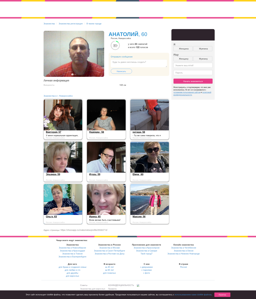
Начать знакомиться (193, 81)
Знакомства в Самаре (146, 250)
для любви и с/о (72, 269)
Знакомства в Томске (72, 253)
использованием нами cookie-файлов (193, 294)
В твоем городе (94, 23)
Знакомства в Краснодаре (72, 250)
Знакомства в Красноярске (147, 247)
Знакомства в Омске (183, 250)
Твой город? (146, 253)
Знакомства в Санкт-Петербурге (109, 250)
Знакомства (49, 23)
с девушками (146, 266)
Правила (112, 288)
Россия (183, 266)
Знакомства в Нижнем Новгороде (183, 253)
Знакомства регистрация (71, 23)
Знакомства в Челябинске (183, 247)
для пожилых (109, 272)
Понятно (222, 294)
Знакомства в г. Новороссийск (58, 95)
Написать (121, 71)
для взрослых (72, 275)
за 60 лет (109, 269)
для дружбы (72, 272)
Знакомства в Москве (109, 247)
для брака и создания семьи (72, 266)
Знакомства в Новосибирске (72, 247)
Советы (83, 285)
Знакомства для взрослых (92, 288)
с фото (146, 272)
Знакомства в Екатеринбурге (72, 256)
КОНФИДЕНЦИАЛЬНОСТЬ (121, 285)
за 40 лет (109, 266)
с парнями (146, 269)
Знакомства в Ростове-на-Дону (109, 253)
